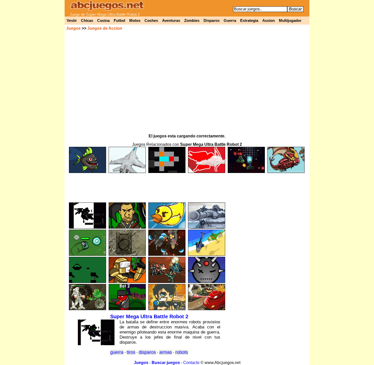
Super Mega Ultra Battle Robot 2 (149, 316)
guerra (116, 352)
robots (181, 352)
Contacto (191, 362)
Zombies (191, 21)
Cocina (103, 21)
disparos (147, 352)
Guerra (230, 21)
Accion (268, 21)
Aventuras (171, 21)
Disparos (212, 21)
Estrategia (249, 21)
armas (165, 352)
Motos (134, 21)
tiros (131, 352)
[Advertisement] (187, 185)
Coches (151, 21)
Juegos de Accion (104, 28)
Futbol (119, 21)
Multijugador (290, 21)
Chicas (87, 21)
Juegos (73, 28)
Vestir (72, 21)
